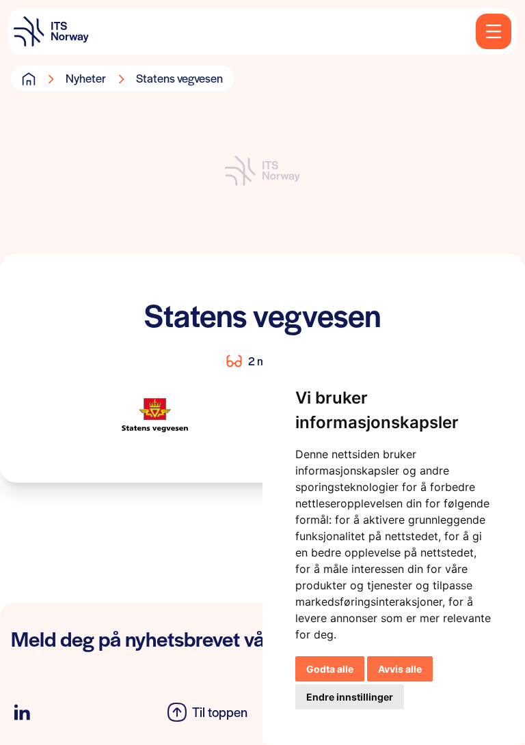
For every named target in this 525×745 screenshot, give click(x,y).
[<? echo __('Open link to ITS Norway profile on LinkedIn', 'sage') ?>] (22, 712)
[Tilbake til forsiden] (51, 31)
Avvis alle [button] (400, 669)
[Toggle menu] (493, 31)
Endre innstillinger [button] (349, 697)
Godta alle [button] (329, 669)
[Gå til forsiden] (29, 78)
